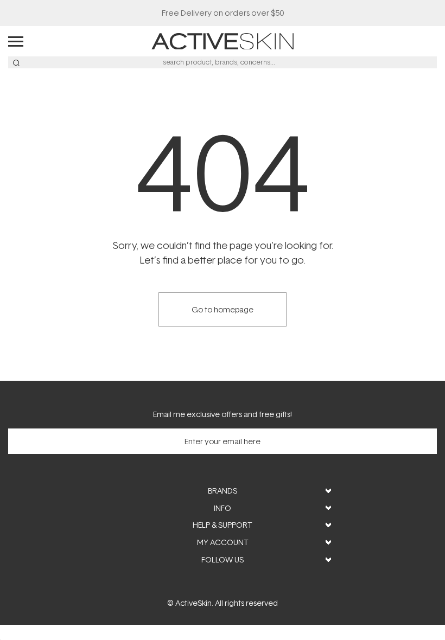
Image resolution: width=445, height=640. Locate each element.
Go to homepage (222, 309)
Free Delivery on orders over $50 (223, 12)
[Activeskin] (222, 40)
